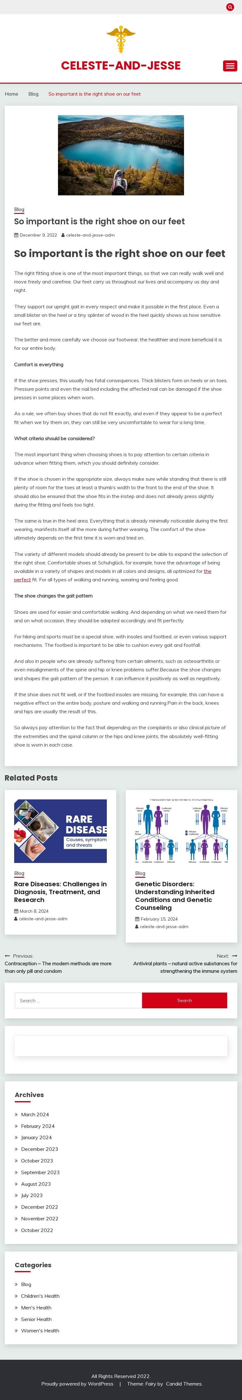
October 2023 (37, 1160)
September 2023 (40, 1172)
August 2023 (36, 1184)
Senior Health (36, 1319)
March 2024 (35, 1114)
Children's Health (40, 1296)
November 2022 (40, 1218)
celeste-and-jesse (121, 65)
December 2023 (39, 1149)
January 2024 (36, 1137)
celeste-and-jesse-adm (90, 235)
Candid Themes (184, 1383)
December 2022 (39, 1207)
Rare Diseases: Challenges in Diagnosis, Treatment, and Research (60, 892)
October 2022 (37, 1230)
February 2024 (38, 1126)
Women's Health (40, 1330)
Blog (19, 209)
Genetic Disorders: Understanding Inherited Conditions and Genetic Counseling (175, 896)
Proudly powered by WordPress (78, 1383)
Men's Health (36, 1307)
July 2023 (32, 1195)
